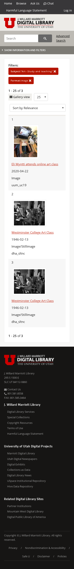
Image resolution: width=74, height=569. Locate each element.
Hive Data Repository (20, 486)
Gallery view (21, 97)
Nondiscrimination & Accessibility (45, 548)
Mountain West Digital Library (25, 511)
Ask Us (34, 3)
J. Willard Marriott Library (19, 373)
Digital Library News (19, 475)
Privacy (13, 548)
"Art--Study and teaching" (32, 71)
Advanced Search (63, 38)
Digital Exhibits (16, 464)
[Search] (45, 38)
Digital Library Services (21, 412)
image (20, 80)
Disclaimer (43, 556)
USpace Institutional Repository (26, 481)
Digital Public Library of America (26, 517)
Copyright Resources (19, 423)
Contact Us (14, 389)
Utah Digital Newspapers (22, 459)
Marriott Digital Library (21, 453)
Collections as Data (18, 470)
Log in (68, 10)
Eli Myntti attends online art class (35, 164)
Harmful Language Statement (26, 10)
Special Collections (18, 417)
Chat (50, 3)
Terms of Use (15, 428)
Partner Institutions (19, 506)
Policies (62, 556)
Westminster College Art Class (33, 232)
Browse (21, 3)
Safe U (26, 556)
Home (8, 3)
